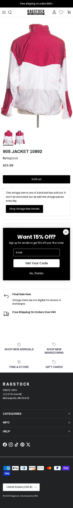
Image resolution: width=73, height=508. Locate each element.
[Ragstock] (36, 12)
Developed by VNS (29, 496)
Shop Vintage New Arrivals (24, 209)
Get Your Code (36, 263)
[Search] (12, 12)
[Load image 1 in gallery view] (36, 72)
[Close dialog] (66, 232)
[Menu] (4, 12)
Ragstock (12, 158)
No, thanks (36, 273)
